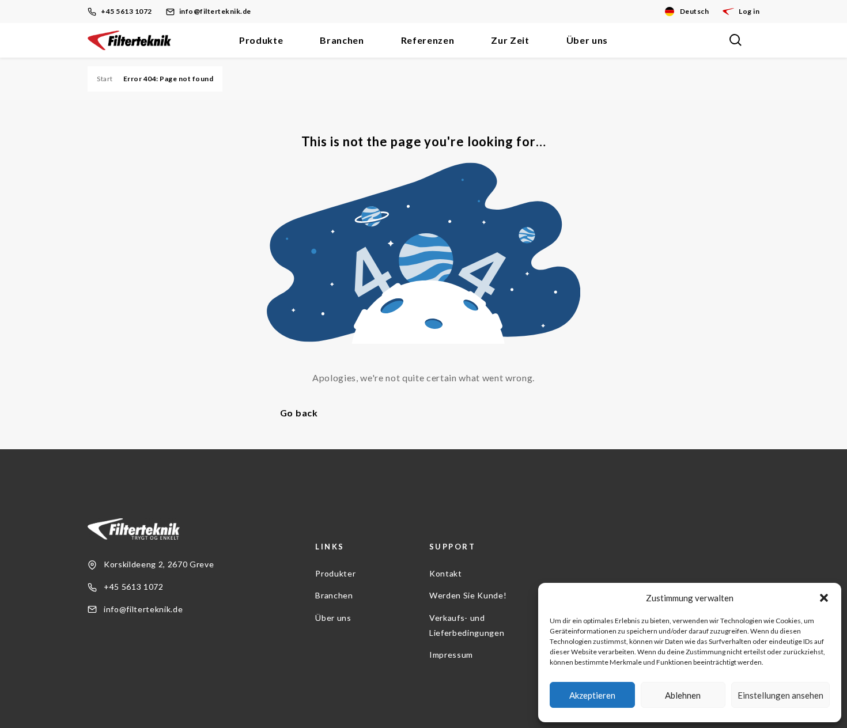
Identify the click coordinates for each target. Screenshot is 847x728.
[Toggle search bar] (735, 40)
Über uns (587, 40)
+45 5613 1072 (126, 11)
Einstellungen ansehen (780, 695)
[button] (824, 598)
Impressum (451, 654)
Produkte (261, 40)
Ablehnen (683, 695)
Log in (749, 11)
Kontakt (445, 573)
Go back (299, 412)
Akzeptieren (592, 695)
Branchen (342, 40)
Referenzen (428, 40)
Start (105, 78)
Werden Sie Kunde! (467, 595)
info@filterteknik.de (215, 11)
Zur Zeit (510, 40)
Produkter (335, 573)
